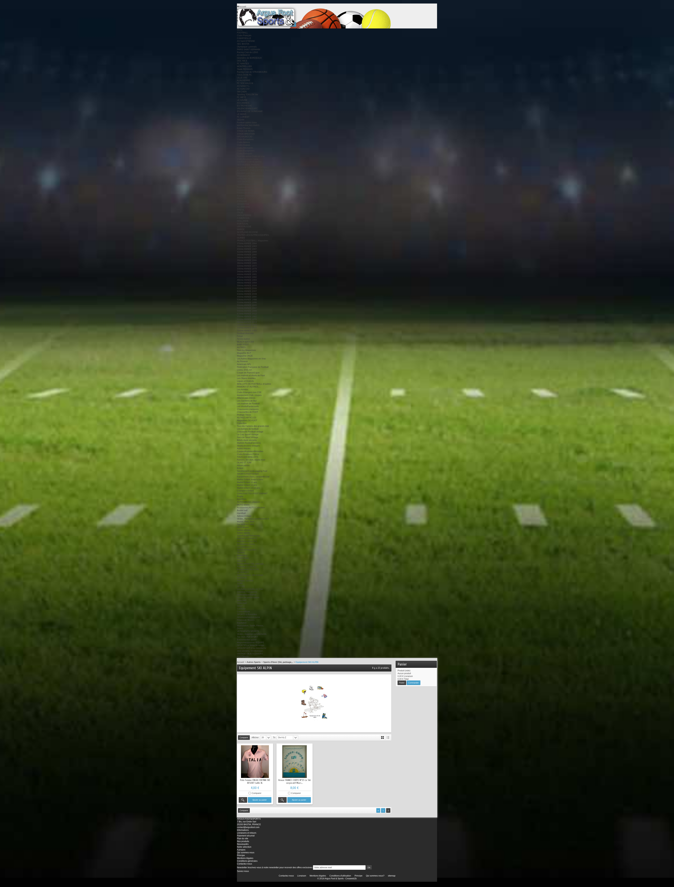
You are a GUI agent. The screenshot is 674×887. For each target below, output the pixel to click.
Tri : (274, 737)
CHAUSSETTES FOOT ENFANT (252, 493)
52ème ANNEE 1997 (247, 308)
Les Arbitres (242, 389)
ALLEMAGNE (243, 207)
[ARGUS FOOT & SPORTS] (271, 17)
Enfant (240, 468)
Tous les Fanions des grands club (253, 426)
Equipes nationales (246, 195)
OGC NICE (242, 61)
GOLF (240, 606)
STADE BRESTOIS (246, 134)
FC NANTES (243, 63)
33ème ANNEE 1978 (247, 269)
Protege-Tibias (244, 415)
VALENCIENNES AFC (247, 108)
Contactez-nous (244, 864)
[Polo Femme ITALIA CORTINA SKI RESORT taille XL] (255, 761)
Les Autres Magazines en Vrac (251, 358)
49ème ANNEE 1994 (247, 283)
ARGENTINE (243, 204)
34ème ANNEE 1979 (247, 271)
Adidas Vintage (244, 516)
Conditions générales (247, 861)
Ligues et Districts (245, 381)
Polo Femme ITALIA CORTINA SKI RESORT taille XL (255, 781)
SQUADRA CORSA (246, 190)
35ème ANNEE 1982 (247, 316)
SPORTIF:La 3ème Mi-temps (250, 645)
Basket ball (242, 510)
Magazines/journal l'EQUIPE (250, 642)
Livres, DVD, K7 (244, 370)
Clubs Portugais (244, 153)
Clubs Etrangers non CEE (249, 392)
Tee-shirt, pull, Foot (246, 173)
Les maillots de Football (248, 403)
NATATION (242, 578)
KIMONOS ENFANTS (247, 538)
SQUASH (241, 561)
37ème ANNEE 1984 (247, 243)
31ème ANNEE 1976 (247, 319)
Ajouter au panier (259, 800)
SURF (240, 583)
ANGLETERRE (244, 215)
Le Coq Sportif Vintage (248, 434)
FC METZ (241, 97)
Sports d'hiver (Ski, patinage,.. (251, 564)
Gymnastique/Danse (246, 594)
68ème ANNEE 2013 (247, 322)
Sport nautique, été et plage (250, 575)
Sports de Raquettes (246, 550)
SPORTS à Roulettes (247, 614)
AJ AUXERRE (243, 80)
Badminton (242, 555)
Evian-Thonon (243, 128)
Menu (239, 30)
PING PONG (243, 558)
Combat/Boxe (243, 611)
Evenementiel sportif (246, 639)
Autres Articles (243, 448)
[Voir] (243, 800)
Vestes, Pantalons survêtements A (253, 519)
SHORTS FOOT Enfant (248, 474)
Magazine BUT (244, 353)
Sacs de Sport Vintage (247, 437)
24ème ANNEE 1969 (247, 325)
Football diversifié (245, 333)
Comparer (256, 793)
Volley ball (242, 603)
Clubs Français (244, 35)
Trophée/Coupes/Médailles (250, 187)
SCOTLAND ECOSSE (247, 232)
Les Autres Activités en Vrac (250, 589)
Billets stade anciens (247, 440)
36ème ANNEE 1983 (247, 246)
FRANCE (241, 198)
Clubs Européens (245, 139)
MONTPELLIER (244, 66)
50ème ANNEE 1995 (247, 305)
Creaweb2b (351, 878)
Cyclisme (241, 609)
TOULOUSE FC (244, 75)
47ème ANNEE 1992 (247, 277)
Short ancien (243, 527)
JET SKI (241, 586)
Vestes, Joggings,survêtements (251, 634)
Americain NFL (244, 364)
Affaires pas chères (246, 398)
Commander (413, 683)
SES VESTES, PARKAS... (249, 165)
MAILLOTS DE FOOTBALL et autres (254, 384)
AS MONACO (243, 55)
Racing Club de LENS (247, 52)
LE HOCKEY (243, 572)
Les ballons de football (248, 429)
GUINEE (241, 238)
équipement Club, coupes (249, 395)
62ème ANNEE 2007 (247, 291)
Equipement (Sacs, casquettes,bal (253, 476)
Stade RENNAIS (245, 69)
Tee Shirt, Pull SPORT (247, 637)
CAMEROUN (243, 218)
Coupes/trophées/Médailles (250, 451)
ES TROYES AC (244, 106)
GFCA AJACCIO (244, 136)
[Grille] (382, 737)
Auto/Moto (242, 499)
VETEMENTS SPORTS (248, 631)
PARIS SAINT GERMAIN (248, 49)
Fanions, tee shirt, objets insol (251, 460)
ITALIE (240, 212)
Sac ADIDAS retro (245, 524)
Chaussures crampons (248, 409)
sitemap (391, 876)
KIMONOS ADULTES (247, 541)
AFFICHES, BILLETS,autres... (251, 179)
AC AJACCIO (243, 89)
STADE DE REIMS (246, 131)
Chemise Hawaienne (247, 592)
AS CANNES (243, 103)
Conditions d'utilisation (340, 876)
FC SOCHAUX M (245, 83)
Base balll (241, 600)
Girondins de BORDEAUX (249, 58)
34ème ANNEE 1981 (247, 257)
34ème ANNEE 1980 (247, 254)
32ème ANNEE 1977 (247, 266)
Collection (242, 423)
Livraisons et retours (246, 833)
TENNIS (241, 552)
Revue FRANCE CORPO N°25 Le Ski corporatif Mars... (294, 781)
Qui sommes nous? (375, 876)
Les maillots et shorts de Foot (251, 375)
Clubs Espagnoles (246, 150)
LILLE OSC (242, 77)
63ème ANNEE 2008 (247, 294)
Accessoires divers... (246, 544)
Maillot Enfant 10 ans (247, 482)
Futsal (240, 336)
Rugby (240, 496)
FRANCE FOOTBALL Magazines (252, 240)
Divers (240, 628)
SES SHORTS (243, 181)
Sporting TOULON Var (247, 94)
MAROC (241, 229)
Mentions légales (245, 858)
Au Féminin (242, 361)
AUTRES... (242, 347)
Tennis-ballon (243, 339)
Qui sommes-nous (245, 852)
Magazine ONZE (245, 356)
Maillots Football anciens (249, 443)
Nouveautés (243, 844)
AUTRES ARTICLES (246, 417)
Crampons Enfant (245, 491)
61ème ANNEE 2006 (247, 288)
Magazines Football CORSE (250, 176)
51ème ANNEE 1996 (247, 302)
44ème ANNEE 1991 (247, 274)
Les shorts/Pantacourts (248, 406)
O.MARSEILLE (244, 38)
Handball (241, 513)
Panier (402, 664)
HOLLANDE (243, 221)
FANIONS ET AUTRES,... (248, 387)
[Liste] (387, 737)
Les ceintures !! (244, 547)
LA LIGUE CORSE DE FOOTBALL (253, 167)
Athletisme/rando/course (248, 617)
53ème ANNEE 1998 (247, 299)
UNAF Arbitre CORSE (247, 184)
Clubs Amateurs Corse (247, 159)
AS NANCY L (243, 86)
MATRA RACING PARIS (248, 125)
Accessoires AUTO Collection (251, 507)
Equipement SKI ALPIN (248, 569)
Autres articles (243, 530)
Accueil (240, 662)
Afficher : (256, 737)
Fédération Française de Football (253, 367)
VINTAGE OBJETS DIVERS (250, 654)
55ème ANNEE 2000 (247, 330)
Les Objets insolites (246, 378)
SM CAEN (242, 91)
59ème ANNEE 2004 (247, 285)
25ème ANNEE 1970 (247, 328)
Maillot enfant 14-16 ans (248, 488)
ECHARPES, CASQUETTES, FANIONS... (256, 170)
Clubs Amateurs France (248, 454)
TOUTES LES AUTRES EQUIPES (253, 235)
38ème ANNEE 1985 (247, 263)
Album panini (243, 465)
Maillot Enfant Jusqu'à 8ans (250, 479)
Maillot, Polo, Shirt (245, 521)
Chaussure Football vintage (250, 432)
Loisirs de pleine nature (248, 597)
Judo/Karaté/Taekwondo (248, 535)
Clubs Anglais (243, 145)
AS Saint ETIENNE (246, 41)
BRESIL (241, 209)
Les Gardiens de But (246, 401)
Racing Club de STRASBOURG (252, 72)
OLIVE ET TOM (244, 462)
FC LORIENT (243, 117)
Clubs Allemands (245, 148)
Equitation (242, 623)
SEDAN (240, 120)
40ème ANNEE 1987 (247, 249)
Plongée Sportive (245, 580)
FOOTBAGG (243, 656)
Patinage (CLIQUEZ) (247, 566)
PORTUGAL (243, 224)
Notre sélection (244, 847)
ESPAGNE (242, 201)
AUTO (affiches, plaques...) (249, 502)
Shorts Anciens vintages (248, 446)
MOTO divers (243, 505)
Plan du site (242, 838)
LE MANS (241, 114)
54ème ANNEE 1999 (247, 311)
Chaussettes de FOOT (247, 412)
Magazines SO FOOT (247, 420)
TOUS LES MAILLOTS (247, 193)
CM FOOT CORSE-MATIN (249, 162)
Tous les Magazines (246, 350)
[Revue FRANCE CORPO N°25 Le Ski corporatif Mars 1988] (294, 761)
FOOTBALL (242, 32)
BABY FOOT (243, 344)
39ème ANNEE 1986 (247, 260)
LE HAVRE (242, 100)
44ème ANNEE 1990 (247, 297)
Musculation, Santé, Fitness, (250, 625)
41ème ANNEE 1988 (247, 252)
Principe (241, 855)
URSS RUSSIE (244, 226)
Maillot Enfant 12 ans (247, 485)
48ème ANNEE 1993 (247, 280)
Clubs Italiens (243, 142)
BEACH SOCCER (245, 342)
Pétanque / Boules (246, 620)
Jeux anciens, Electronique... (250, 651)
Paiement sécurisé (246, 835)
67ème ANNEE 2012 (247, 313)
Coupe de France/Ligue (248, 372)
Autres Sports (243, 533)
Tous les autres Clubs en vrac (251, 156)
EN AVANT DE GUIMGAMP (250, 111)
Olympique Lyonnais (247, 46)
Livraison (301, 876)
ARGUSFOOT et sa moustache (251, 648)
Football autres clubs (247, 122)
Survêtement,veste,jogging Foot (252, 471)
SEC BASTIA (243, 44)
